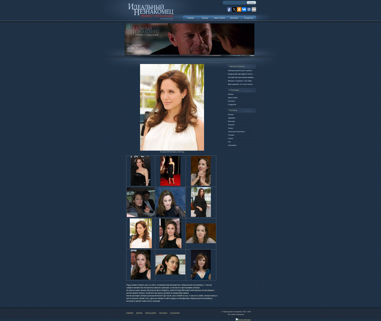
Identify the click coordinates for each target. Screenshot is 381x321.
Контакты (234, 18)
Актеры (205, 18)
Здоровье (231, 118)
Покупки (231, 125)
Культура (231, 121)
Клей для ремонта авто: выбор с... (241, 70)
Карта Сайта (219, 18)
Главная (190, 18)
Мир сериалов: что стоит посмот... (241, 84)
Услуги (230, 138)
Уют (229, 142)
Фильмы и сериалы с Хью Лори (240, 81)
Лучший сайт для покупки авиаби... (241, 77)
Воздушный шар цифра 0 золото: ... (241, 74)
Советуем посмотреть (236, 131)
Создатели (248, 18)
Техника (231, 135)
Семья (230, 128)
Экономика (232, 145)
